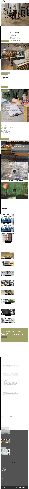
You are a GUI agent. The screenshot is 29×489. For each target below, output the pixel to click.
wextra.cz (25, 487)
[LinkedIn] (16, 462)
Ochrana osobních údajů (5, 482)
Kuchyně (3, 481)
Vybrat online (4, 73)
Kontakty (4, 149)
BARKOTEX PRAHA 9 (5, 439)
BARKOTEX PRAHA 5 (5, 430)
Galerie (7, 222)
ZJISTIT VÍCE (6, 442)
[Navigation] (26, 1)
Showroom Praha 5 (4, 477)
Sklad (2, 478)
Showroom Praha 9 (4, 476)
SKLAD (3, 448)
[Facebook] (12, 462)
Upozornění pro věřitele (5, 483)
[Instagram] (14, 462)
